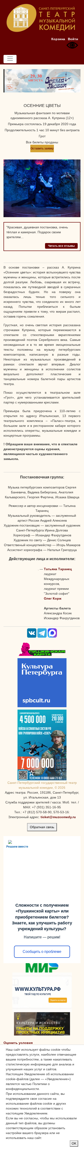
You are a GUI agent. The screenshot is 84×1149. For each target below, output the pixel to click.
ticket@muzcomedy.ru (58, 817)
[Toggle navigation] (10, 59)
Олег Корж (52, 598)
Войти (73, 39)
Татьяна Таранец (58, 569)
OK (74, 1143)
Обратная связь (42, 827)
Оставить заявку (42, 148)
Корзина (58, 39)
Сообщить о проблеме (42, 952)
